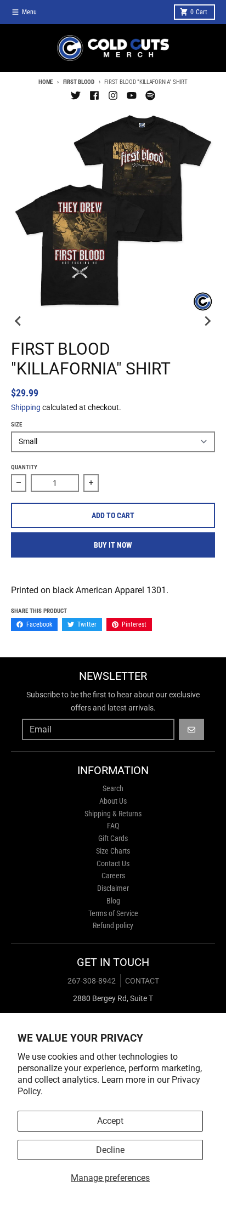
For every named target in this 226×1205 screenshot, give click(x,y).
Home (45, 82)
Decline (110, 1150)
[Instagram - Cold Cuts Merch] (113, 95)
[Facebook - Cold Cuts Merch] (94, 95)
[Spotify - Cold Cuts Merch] (150, 95)
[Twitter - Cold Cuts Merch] (76, 95)
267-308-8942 (91, 980)
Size (16, 424)
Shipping (26, 407)
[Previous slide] (18, 320)
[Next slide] (207, 320)
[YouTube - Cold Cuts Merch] (132, 95)
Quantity (24, 467)
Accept (110, 1121)
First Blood (78, 82)
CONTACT (142, 980)
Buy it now (113, 545)
